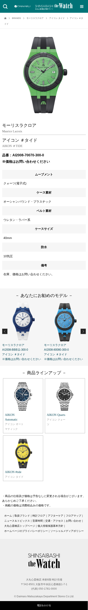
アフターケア (55, 515)
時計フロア (38, 515)
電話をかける (44, 605)
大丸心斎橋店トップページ (19, 525)
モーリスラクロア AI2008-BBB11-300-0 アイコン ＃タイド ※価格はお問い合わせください (21, 352)
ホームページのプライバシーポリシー (26, 531)
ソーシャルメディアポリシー (67, 531)
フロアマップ (73, 515)
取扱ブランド (22, 515)
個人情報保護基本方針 (50, 525)
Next (83, 331)
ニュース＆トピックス (17, 520)
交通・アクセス (54, 520)
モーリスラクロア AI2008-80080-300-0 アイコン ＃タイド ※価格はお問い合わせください (63, 352)
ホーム (8, 515)
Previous (4, 331)
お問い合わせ (73, 520)
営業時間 (37, 520)
